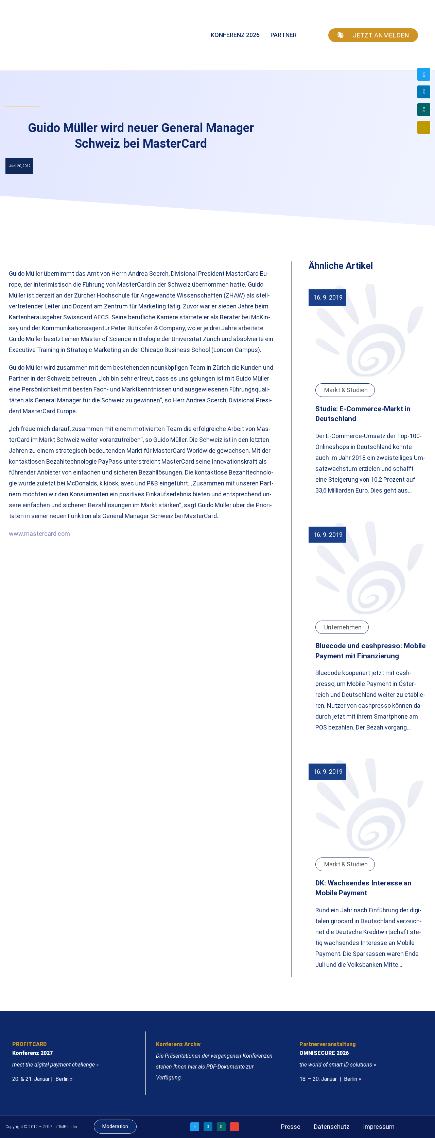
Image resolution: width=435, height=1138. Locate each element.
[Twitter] (424, 74)
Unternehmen (343, 627)
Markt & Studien (346, 390)
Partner (284, 34)
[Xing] (424, 109)
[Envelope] (424, 127)
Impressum (379, 1126)
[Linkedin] (424, 92)
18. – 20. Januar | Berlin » (330, 1079)
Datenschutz (331, 1126)
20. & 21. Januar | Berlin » (42, 1079)
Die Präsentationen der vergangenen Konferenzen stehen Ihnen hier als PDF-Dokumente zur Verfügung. (214, 1067)
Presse (290, 1126)
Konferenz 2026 (235, 34)
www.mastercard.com (39, 533)
